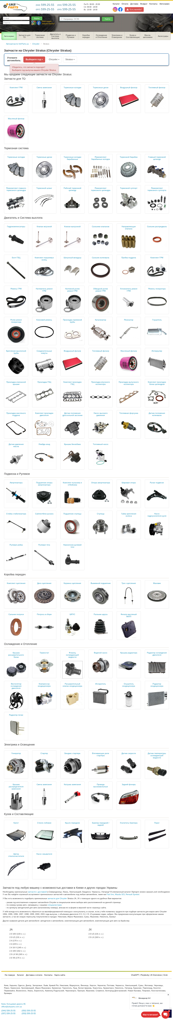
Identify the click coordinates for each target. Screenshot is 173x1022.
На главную (10, 975)
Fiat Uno (110, 894)
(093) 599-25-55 (29, 1013)
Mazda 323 (120, 894)
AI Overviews (156, 975)
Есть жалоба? (136, 9)
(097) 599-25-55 (8, 1013)
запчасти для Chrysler (57, 898)
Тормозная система (40, 36)
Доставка (134, 4)
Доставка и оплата (34, 975)
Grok (165, 975)
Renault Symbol (132, 894)
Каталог (116, 4)
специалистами (54, 905)
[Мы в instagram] (115, 9)
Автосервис (164, 4)
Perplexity (145, 975)
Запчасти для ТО (24, 36)
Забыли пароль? (48, 24)
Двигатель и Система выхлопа (55, 36)
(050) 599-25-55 (29, 1011)
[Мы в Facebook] (120, 9)
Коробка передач (86, 36)
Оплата (125, 4)
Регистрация (47, 21)
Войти (36, 18)
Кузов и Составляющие (133, 36)
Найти (107, 19)
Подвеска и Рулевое (71, 36)
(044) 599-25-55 (8, 1011)
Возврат (143, 4)
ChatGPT (135, 975)
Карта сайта (59, 975)
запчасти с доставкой (37, 892)
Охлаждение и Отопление (101, 36)
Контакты (153, 4)
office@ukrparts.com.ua (11, 1007)
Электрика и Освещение (117, 36)
